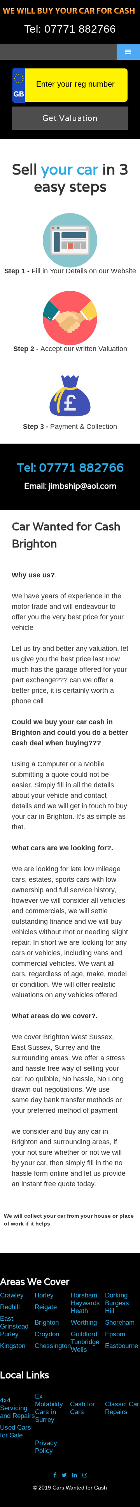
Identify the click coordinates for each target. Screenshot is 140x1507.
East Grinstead (14, 1322)
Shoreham (120, 1322)
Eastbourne (121, 1346)
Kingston (12, 1346)
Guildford (84, 1334)
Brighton (47, 1322)
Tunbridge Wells (85, 1345)
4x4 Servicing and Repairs (17, 1408)
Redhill (10, 1307)
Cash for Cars (82, 1408)
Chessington (53, 1346)
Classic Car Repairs (122, 1408)
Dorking (116, 1295)
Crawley (12, 1295)
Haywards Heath (85, 1307)
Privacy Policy (46, 1447)
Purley (9, 1334)
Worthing (84, 1322)
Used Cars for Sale (15, 1431)
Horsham (84, 1295)
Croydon (47, 1334)
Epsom (115, 1334)
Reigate (46, 1307)
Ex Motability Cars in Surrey (49, 1408)
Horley (44, 1295)
